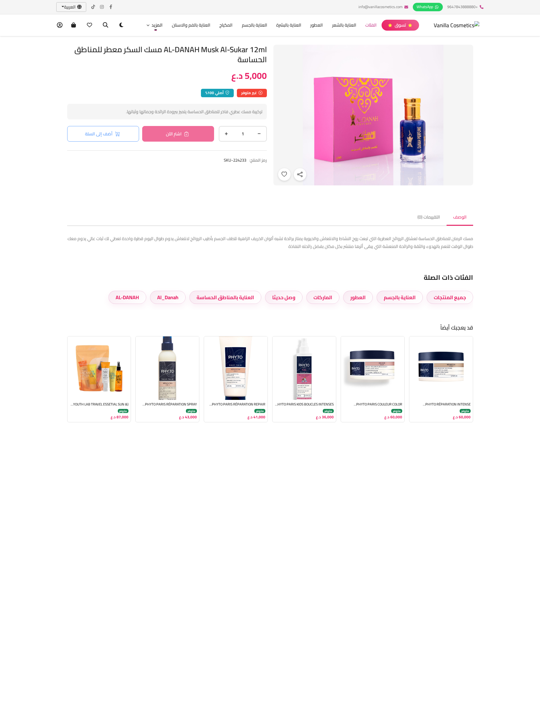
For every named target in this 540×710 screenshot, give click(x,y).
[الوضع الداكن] (121, 25)
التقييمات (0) (429, 217)
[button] (154, 25)
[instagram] (102, 7)
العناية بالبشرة (288, 25)
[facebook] (111, 7)
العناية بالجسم (254, 25)
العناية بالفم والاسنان (191, 25)
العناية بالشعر (344, 25)
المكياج (225, 25)
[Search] (105, 25)
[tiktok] (93, 7)
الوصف (460, 217)
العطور (316, 25)
